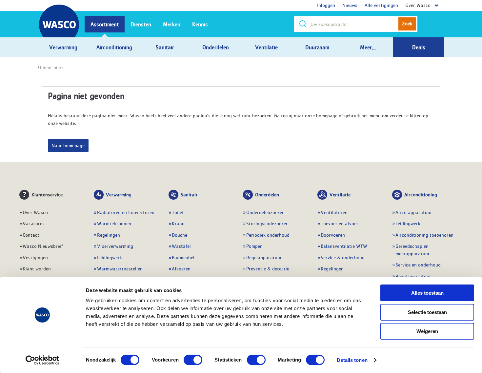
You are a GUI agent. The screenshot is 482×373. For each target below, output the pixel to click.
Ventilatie (340, 194)
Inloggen (326, 5)
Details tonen (352, 360)
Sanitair (189, 194)
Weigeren (427, 331)
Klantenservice (47, 194)
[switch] (193, 360)
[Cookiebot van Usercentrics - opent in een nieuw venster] (42, 360)
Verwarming (118, 194)
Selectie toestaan (427, 312)
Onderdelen (267, 194)
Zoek (407, 23)
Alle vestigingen (381, 5)
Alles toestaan (427, 293)
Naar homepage (68, 145)
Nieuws (349, 5)
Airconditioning (420, 194)
